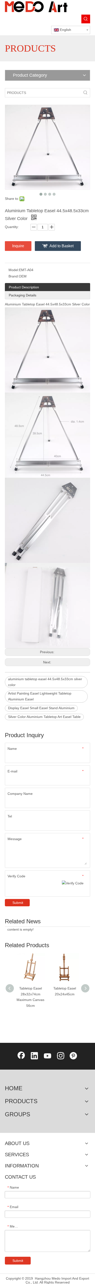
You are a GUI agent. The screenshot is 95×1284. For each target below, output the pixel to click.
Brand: (14, 276)
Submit (17, 903)
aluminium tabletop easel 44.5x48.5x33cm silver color (45, 682)
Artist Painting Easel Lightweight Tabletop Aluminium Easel (39, 696)
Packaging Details (22, 295)
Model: (14, 270)
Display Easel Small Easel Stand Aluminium (41, 708)
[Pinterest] (74, 1056)
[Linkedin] (34, 1056)
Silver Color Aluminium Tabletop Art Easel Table (44, 717)
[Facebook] (21, 1056)
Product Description (24, 287)
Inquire (18, 246)
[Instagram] (60, 1056)
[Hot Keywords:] (85, 19)
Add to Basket (61, 246)
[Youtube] (47, 1056)
